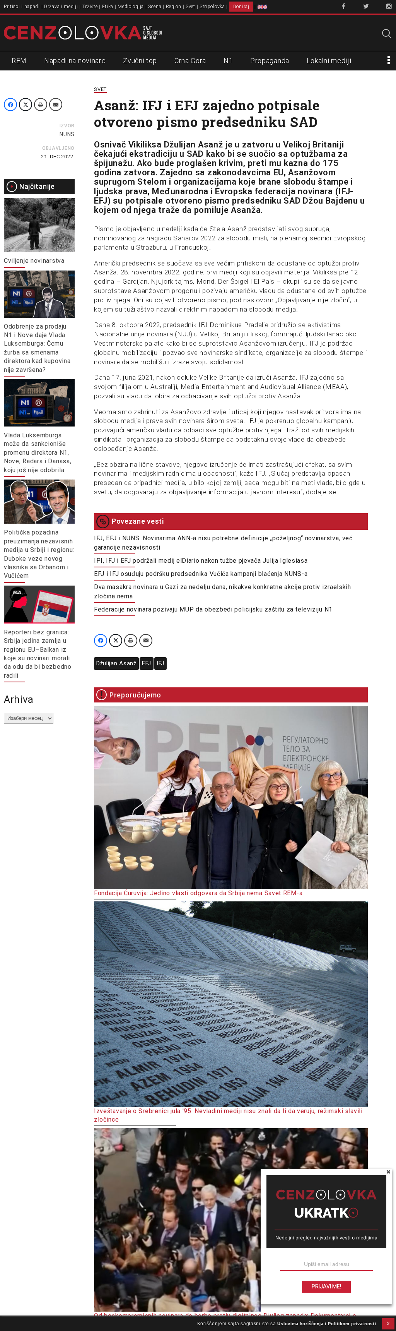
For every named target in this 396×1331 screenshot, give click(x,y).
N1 (228, 61)
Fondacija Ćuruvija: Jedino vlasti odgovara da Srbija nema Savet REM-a (198, 893)
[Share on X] (25, 104)
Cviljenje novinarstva (34, 260)
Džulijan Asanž (116, 663)
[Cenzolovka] (83, 32)
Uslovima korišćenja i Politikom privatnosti (326, 1323)
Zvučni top (140, 61)
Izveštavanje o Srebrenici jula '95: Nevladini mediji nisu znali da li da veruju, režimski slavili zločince (228, 1115)
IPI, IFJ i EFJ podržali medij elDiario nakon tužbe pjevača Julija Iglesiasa (201, 560)
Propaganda (269, 61)
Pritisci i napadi (22, 6)
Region (173, 6)
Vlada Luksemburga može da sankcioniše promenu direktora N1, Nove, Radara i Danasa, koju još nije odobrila (37, 453)
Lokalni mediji (329, 61)
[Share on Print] (40, 104)
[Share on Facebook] (10, 104)
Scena (155, 6)
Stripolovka (212, 6)
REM (19, 61)
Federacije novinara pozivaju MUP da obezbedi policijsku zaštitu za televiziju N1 (213, 609)
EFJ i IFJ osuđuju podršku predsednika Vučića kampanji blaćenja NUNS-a (200, 573)
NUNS (67, 134)
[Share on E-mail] (55, 104)
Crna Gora (190, 61)
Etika (108, 6)
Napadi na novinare (75, 61)
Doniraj (241, 6)
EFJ (146, 663)
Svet (190, 6)
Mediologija (131, 6)
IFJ (160, 663)
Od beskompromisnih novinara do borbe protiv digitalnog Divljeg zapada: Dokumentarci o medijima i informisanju (225, 1320)
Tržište (90, 6)
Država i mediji (61, 6)
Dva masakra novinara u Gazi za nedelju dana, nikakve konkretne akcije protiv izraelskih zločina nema (222, 591)
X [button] (388, 1323)
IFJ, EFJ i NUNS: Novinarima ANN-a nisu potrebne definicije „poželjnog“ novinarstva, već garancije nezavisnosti (223, 542)
